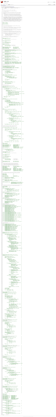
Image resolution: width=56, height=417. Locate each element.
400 (1, 201)
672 (1, 333)
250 (1, 128)
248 (1, 127)
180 (1, 94)
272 (1, 139)
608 (1, 302)
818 (1, 404)
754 (1, 373)
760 (1, 376)
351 (1, 177)
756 (1, 374)
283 (1, 144)
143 (1, 76)
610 (1, 303)
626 (1, 311)
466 (1, 233)
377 (1, 190)
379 (1, 191)
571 (1, 284)
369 (1, 186)
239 (1, 123)
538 (1, 268)
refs (6, 4)
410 (1, 206)
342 (1, 173)
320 (1, 162)
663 (1, 329)
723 (1, 358)
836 (1, 413)
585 (1, 291)
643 (1, 319)
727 (1, 360)
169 (1, 89)
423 (1, 212)
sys (3, 5)
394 (1, 198)
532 (1, 265)
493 (1, 246)
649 (1, 322)
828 (1, 409)
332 (1, 168)
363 (1, 183)
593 (1, 295)
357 (1, 180)
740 (1, 366)
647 (1, 321)
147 (1, 78)
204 (1, 106)
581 (1, 289)
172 (1, 90)
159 (1, 84)
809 (1, 400)
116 (1, 63)
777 (1, 384)
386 (1, 194)
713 (1, 353)
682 (1, 338)
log (7, 4)
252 (1, 129)
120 (1, 65)
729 (1, 361)
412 (1, 207)
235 (1, 121)
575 (1, 286)
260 (1, 133)
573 (1, 285)
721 (1, 357)
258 (1, 132)
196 (1, 102)
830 (1, 410)
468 (1, 234)
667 (1, 331)
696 (1, 345)
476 (1, 238)
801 (1, 396)
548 (1, 273)
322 (1, 163)
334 (1, 169)
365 (1, 184)
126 (1, 68)
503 (1, 251)
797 (1, 394)
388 (1, 195)
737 (1, 365)
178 (1, 93)
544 (1, 271)
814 (1, 402)
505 (1, 252)
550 (1, 274)
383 (1, 193)
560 (1, 279)
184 (1, 96)
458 (1, 229)
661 (1, 328)
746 (1, 369)
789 (1, 390)
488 (1, 244)
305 (1, 155)
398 (1, 200)
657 (1, 326)
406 (1, 204)
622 (1, 309)
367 (1, 185)
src (8, 1)
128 (1, 69)
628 (1, 312)
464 (1, 232)
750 (1, 371)
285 (1, 145)
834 (1, 412)
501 (1, 250)
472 (1, 236)
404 (1, 203)
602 (1, 299)
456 (1, 228)
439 (1, 220)
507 (1, 253)
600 (1, 298)
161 (1, 85)
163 (1, 86)
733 (1, 363)
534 (1, 266)
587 (1, 292)
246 (1, 126)
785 (1, 388)
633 (1, 314)
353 (1, 178)
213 (1, 110)
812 (1, 401)
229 (1, 118)
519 (1, 259)
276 (1, 141)
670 (1, 332)
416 (1, 209)
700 (1, 347)
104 (1, 57)
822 (1, 406)
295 (1, 150)
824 (1, 407)
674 (1, 334)
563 (1, 280)
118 (1, 64)
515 (1, 257)
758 (1, 375)
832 (1, 411)
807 (1, 399)
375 (1, 189)
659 (1, 327)
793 (1, 392)
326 (1, 165)
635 (1, 315)
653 (1, 324)
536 (1, 267)
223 (1, 115)
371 (1, 187)
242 (1, 124)
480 (1, 240)
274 (1, 140)
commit (11, 4)
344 (1, 174)
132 (1, 71)
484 (1, 242)
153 (1, 81)
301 (1, 153)
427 (1, 214)
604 (1, 300)
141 (1, 75)
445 (1, 223)
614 (1, 305)
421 (1, 211)
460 (1, 230)
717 (1, 355)
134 (1, 72)
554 (1, 276)
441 (1, 221)
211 (1, 109)
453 (1, 227)
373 (1, 188)
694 (1, 344)
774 (1, 383)
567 (1, 282)
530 (1, 264)
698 (1, 346)
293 (1, 149)
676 (1, 335)
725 (1, 359)
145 (1, 77)
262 (1, 134)
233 (1, 120)
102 (1, 56)
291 (1, 148)
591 (1, 294)
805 (1, 398)
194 (1, 101)
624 (1, 310)
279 (1, 142)
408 (1, 205)
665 (1, 330)
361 (1, 182)
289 (1, 147)
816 (1, 403)
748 (1, 370)
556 (1, 277)
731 (1, 362)
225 (1, 116)
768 (1, 380)
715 (1, 354)
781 (1, 386)
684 (1, 339)
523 (1, 261)
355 (1, 179)
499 (1, 249)
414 (1, 208)
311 (1, 158)
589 (1, 293)
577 (1, 287)
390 (1, 196)
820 (1, 405)
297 (1, 151)
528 (1, 263)
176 (1, 92)
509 (1, 254)
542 (1, 270)
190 (1, 99)
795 (1, 393)
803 (1, 397)
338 (1, 171)
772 (1, 382)
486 (1, 243)
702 (1, 348)
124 (1, 67)
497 (1, 248)
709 (1, 351)
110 (1, 60)
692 (1, 343)
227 (1, 117)
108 (1, 59)
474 (1, 237)
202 (1, 105)
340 (1, 172)
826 (1, 408)
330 (1, 167)
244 (1, 125)
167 (1, 88)
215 (1, 111)
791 (1, 391)
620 (1, 308)
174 (1, 91)
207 (1, 107)
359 (1, 181)
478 (1, 239)
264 (1, 135)
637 (1, 316)
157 (1, 83)
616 (1, 306)
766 (1, 379)
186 (1, 97)
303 (1, 154)
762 (1, 377)
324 (1, 164)
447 (1, 224)
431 (1, 216)
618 (1, 307)
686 (1, 340)
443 (1, 222)
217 (1, 112)
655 (1, 325)
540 (1, 269)
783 (1, 387)
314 (1, 159)
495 (1, 247)
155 (1, 82)
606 (1, 301)
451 (1, 226)
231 (1, 119)
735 (1, 364)
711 (1, 352)
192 (1, 100)
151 (1, 80)
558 (1, 278)
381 (1, 192)
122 (1, 66)
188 (1, 98)
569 (1, 283)
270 (1, 138)
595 (1, 296)
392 (1, 197)
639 (1, 317)
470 (1, 235)
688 (1, 341)
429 (1, 215)
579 (1, 288)
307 (1, 156)
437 (1, 219)
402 (1, 202)
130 (1, 70)
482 (1, 241)
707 (1, 350)
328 (1, 166)
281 (1, 143)
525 (1, 262)
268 (1, 137)
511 (1, 255)
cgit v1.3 (25, 416)
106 (1, 58)
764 (1, 378)
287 (1, 146)
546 (1, 272)
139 (1, 74)
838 (1, 414)
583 (1, 290)
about (1, 4)
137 (1, 73)
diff (12, 4)
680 (1, 337)
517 (1, 258)
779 (1, 385)
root (2, 5)
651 (1, 323)
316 (1, 160)
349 (1, 176)
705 (1, 349)
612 (1, 304)
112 (1, 61)
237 (1, 122)
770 (1, 381)
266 (1, 136)
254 (1, 130)
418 (1, 210)
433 (1, 217)
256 (1, 131)
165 (1, 87)
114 (1, 62)
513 (1, 256)
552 (1, 275)
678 (1, 336)
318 (1, 161)
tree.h (5, 5)
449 (1, 225)
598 (1, 297)
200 (1, 104)
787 (1, 389)
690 (1, 342)
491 (1, 245)
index (5, 1)
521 (1, 260)
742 (1, 367)
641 (1, 318)
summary (4, 4)
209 (1, 108)
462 (1, 231)
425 (1, 213)
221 (1, 114)
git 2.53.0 (27, 416)
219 (1, 113)
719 (1, 356)
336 (1, 170)
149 (1, 79)
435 (1, 218)
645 (1, 320)
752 (1, 372)
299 (1, 152)
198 (1, 103)
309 (1, 157)
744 (1, 368)
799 (1, 395)
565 (1, 281)
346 (1, 175)
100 (1, 55)
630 (1, 313)
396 (1, 199)
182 (1, 95)
